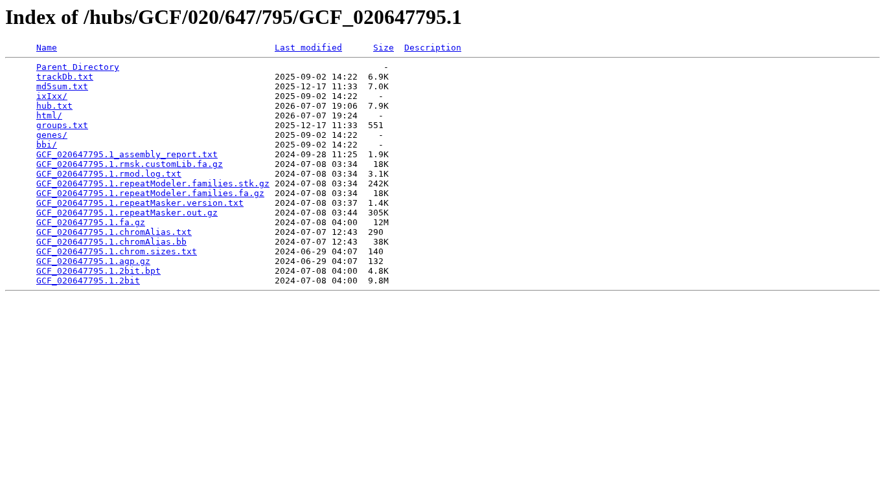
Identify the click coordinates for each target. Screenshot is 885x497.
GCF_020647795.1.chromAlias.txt (114, 232)
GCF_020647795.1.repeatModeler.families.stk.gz (153, 183)
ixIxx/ (51, 96)
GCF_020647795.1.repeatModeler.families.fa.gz (150, 193)
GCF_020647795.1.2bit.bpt (98, 271)
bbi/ (46, 144)
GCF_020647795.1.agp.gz (93, 261)
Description (432, 47)
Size (383, 47)
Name (46, 47)
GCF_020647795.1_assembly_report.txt (127, 154)
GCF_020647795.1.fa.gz (90, 222)
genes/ (51, 135)
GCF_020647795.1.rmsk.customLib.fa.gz (129, 164)
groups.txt (62, 125)
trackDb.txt (64, 77)
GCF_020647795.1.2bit (88, 280)
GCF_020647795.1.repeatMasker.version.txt (140, 203)
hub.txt (54, 106)
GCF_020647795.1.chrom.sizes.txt (116, 251)
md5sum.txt (62, 86)
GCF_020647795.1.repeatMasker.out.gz (127, 212)
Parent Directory (77, 67)
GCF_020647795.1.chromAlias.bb (111, 242)
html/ (49, 115)
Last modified (308, 47)
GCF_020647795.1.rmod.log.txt (108, 174)
